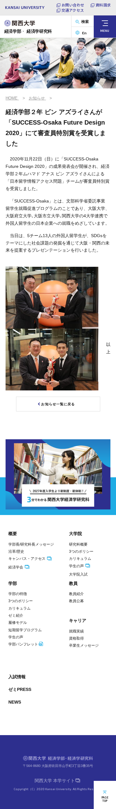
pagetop (104, 799)
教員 (73, 583)
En (84, 32)
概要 (12, 533)
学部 (12, 583)
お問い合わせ (73, 5)
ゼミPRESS (19, 689)
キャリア (77, 620)
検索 (85, 21)
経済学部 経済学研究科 (28, 31)
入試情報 (17, 676)
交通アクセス (73, 10)
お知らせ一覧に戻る (58, 404)
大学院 (75, 533)
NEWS (14, 702)
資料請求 (103, 5)
